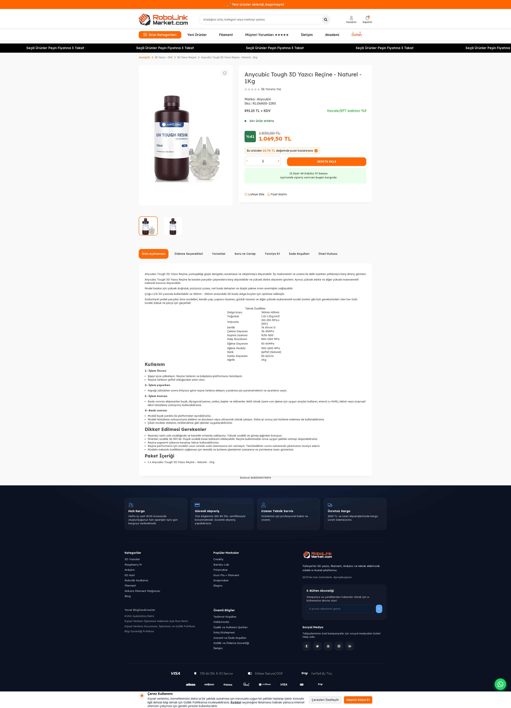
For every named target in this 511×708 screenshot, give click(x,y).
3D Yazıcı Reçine (186, 57)
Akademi (332, 35)
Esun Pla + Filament (226, 575)
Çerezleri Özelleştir (325, 700)
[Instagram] (339, 646)
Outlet (357, 34)
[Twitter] (317, 646)
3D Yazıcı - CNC (164, 57)
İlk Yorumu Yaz (271, 89)
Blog (128, 596)
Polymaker (220, 569)
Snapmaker (221, 580)
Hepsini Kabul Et (358, 700)
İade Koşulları (299, 254)
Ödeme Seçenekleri (188, 254)
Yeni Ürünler (197, 35)
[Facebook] (306, 646)
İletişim (307, 35)
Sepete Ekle (326, 161)
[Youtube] (328, 646)
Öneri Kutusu (327, 254)
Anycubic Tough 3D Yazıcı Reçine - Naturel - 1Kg (229, 57)
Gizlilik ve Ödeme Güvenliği (231, 643)
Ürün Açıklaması (153, 254)
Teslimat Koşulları (224, 616)
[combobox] (264, 19)
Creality (218, 559)
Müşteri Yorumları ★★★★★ (267, 35)
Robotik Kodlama (136, 580)
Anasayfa (144, 57)
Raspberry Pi (133, 564)
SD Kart (130, 575)
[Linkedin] (350, 646)
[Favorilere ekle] (225, 73)
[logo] (163, 20)
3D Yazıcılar (132, 559)
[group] (186, 135)
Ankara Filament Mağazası (142, 590)
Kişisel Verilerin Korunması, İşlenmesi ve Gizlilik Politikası (160, 626)
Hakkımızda (221, 621)
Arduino (130, 569)
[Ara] (326, 20)
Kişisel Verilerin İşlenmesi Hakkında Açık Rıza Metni (156, 621)
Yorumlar (219, 254)
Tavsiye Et (272, 254)
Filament (226, 35)
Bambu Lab (221, 564)
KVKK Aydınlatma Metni (139, 616)
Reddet (236, 702)
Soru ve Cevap (245, 254)
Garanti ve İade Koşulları (229, 637)
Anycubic (264, 99)
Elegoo (218, 585)
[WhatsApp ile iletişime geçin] (500, 684)
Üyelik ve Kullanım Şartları (230, 627)
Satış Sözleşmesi (224, 632)
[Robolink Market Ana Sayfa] (344, 555)
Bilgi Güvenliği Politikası (139, 631)
